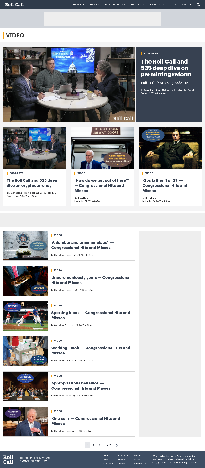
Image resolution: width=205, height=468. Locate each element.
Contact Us (123, 455)
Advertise (138, 455)
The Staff (122, 463)
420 (109, 445)
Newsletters (107, 463)
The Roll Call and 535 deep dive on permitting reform (166, 68)
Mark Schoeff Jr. (48, 193)
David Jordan (180, 90)
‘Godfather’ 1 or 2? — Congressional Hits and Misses (164, 186)
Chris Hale (82, 198)
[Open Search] (198, 4)
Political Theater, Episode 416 (164, 83)
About (105, 455)
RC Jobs (137, 459)
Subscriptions (140, 463)
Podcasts (151, 53)
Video (81, 173)
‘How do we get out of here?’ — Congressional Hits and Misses (101, 186)
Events (105, 459)
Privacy (121, 459)
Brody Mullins (162, 90)
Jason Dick (149, 90)
